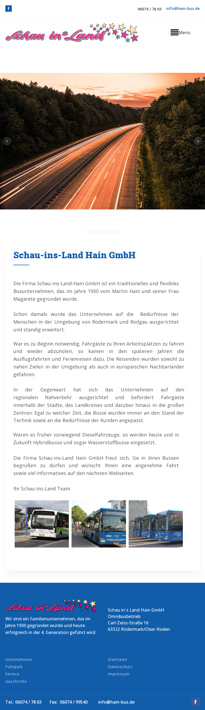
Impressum (119, 674)
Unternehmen (18, 659)
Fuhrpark (14, 667)
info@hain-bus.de (183, 8)
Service (12, 674)
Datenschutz (120, 667)
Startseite (117, 659)
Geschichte (16, 681)
